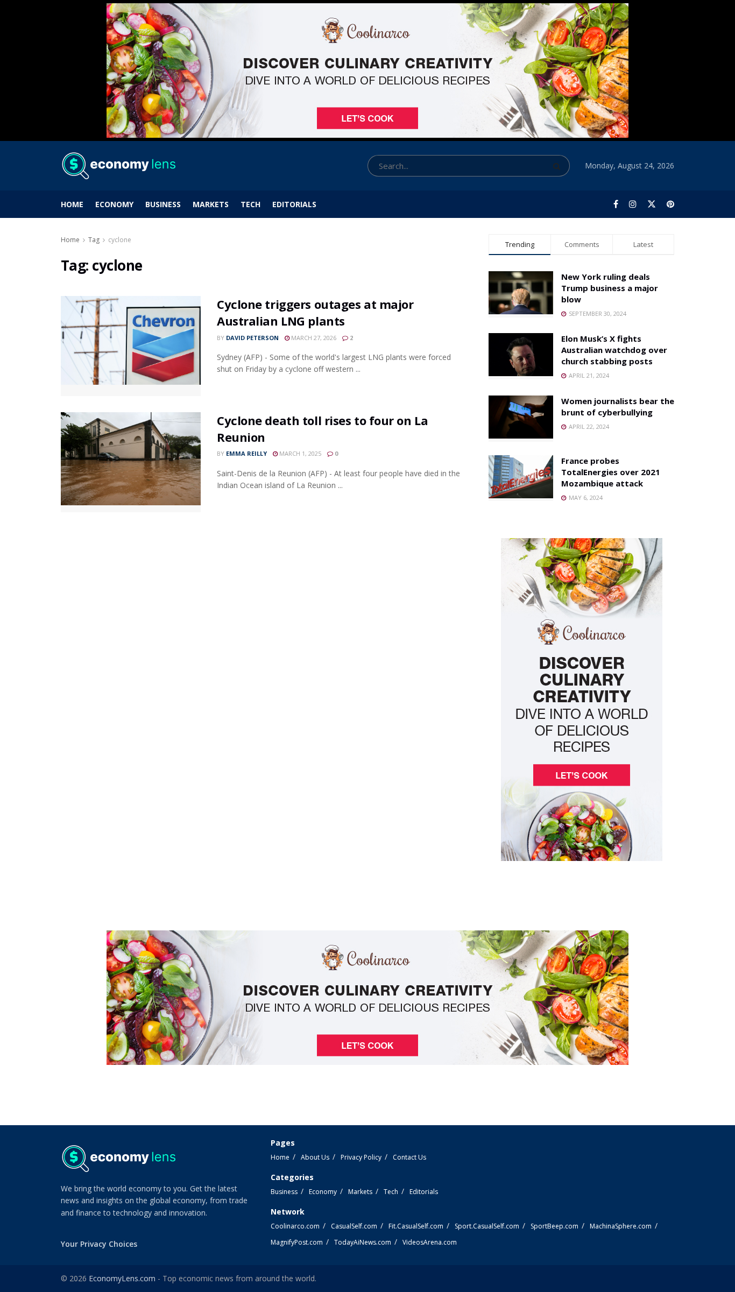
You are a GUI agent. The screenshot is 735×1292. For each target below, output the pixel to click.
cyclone (119, 239)
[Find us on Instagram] (633, 204)
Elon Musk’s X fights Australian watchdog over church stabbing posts (614, 349)
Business (163, 204)
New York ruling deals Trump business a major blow (609, 288)
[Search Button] (559, 165)
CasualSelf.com (354, 1226)
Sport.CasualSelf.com (487, 1226)
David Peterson (252, 338)
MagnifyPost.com (297, 1242)
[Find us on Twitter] (651, 204)
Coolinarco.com (295, 1226)
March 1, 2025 (299, 453)
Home (72, 204)
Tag (94, 239)
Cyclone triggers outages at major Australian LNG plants (315, 312)
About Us (315, 1157)
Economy (114, 204)
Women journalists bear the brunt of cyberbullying (617, 407)
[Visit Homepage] (118, 165)
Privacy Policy (361, 1157)
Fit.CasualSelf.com (415, 1226)
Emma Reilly (246, 453)
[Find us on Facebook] (615, 204)
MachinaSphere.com (621, 1226)
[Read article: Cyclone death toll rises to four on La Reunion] (131, 462)
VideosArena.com (429, 1242)
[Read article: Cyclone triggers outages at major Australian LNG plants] (131, 346)
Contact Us (409, 1157)
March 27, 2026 (312, 338)
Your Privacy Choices (99, 1244)
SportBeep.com (554, 1226)
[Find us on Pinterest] (670, 204)
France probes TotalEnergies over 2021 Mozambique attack (610, 472)
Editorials (294, 204)
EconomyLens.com (122, 1278)
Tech (250, 204)
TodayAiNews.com (362, 1242)
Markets (211, 204)
